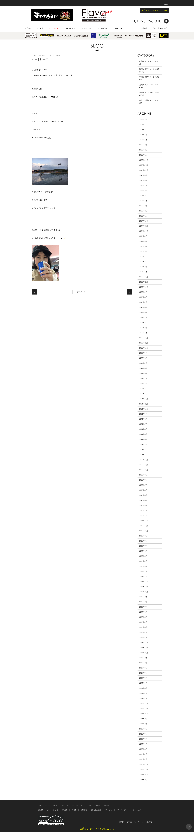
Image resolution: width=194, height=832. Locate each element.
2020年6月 (143, 490)
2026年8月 (143, 119)
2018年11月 (143, 587)
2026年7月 (143, 124)
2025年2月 (143, 211)
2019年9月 (143, 536)
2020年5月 (143, 495)
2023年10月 (143, 287)
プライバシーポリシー (123, 810)
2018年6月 (143, 612)
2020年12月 (143, 460)
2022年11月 (143, 343)
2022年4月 (143, 378)
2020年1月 (143, 515)
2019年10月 (143, 531)
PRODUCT (64, 26)
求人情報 (74, 810)
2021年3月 (143, 444)
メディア (83, 805)
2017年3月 (143, 688)
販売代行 (106, 805)
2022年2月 (143, 388)
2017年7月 (143, 668)
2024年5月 (143, 251)
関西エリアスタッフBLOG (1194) (149, 70)
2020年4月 (143, 500)
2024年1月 (143, 272)
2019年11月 (143, 526)
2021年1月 (143, 455)
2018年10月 (143, 592)
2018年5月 (143, 617)
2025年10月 (143, 170)
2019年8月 (143, 541)
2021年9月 (143, 414)
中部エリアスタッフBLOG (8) (149, 62)
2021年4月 (143, 439)
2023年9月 (143, 292)
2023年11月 (143, 282)
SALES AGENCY (156, 26)
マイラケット (129, 292)
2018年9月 (143, 597)
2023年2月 (143, 328)
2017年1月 (143, 698)
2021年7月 (143, 424)
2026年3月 (143, 145)
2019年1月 (143, 576)
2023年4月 (143, 317)
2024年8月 (143, 241)
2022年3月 (143, 383)
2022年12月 (143, 338)
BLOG (127, 26)
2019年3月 (143, 566)
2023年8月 (143, 297)
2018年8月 (143, 602)
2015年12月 (143, 764)
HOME (27, 26)
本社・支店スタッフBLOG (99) (149, 101)
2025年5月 (143, 195)
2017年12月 (143, 642)
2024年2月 (143, 267)
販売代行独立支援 (96, 810)
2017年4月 (143, 683)
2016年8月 (143, 724)
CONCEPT (98, 26)
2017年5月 (143, 678)
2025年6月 (143, 190)
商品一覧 (55, 805)
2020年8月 (143, 480)
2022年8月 (143, 358)
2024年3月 (143, 262)
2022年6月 (143, 368)
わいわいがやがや (34, 292)
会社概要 (40, 810)
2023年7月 (143, 302)
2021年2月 (143, 449)
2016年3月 (143, 749)
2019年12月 (143, 521)
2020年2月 (143, 510)
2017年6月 (143, 673)
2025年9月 (143, 175)
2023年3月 (143, 323)
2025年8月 (143, 180)
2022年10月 (143, 348)
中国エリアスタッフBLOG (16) (149, 78)
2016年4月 (143, 744)
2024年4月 (143, 256)
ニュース (47, 805)
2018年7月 (143, 607)
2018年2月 (143, 632)
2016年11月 (143, 708)
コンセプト (75, 805)
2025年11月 (143, 165)
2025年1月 (143, 216)
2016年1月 (143, 759)
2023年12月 (143, 277)
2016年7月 (143, 729)
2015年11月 (143, 769)
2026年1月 (143, 155)
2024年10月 (143, 231)
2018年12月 (143, 582)
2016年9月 (143, 719)
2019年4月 (143, 561)
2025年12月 (143, 160)
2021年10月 (143, 409)
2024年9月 (143, 236)
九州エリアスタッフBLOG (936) (149, 86)
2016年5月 (143, 739)
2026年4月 (143, 140)
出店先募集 (84, 810)
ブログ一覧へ (82, 292)
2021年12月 (143, 399)
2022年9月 (143, 353)
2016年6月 (143, 734)
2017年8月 (143, 663)
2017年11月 (143, 648)
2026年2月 (143, 150)
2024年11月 (143, 226)
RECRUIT (49, 26)
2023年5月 (143, 312)
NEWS (36, 26)
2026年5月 (143, 135)
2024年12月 (143, 221)
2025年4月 (143, 201)
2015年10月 (143, 775)
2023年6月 (143, 307)
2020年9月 (143, 475)
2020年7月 (143, 485)
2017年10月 (143, 653)
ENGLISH (141, 26)
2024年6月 (143, 246)
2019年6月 (143, 551)
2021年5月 (143, 434)
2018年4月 (143, 622)
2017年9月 (143, 658)
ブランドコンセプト (52, 810)
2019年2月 (143, 571)
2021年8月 (143, 419)
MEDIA (113, 26)
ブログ (91, 805)
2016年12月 (143, 703)
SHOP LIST (82, 26)
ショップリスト (64, 805)
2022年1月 (143, 394)
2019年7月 (143, 546)
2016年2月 (143, 754)
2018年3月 (143, 627)
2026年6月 (143, 130)
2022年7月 (143, 363)
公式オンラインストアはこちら (154, 10)
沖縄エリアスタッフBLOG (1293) (149, 93)
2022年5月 (143, 373)
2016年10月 (143, 714)
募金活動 (64, 810)
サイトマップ (136, 810)
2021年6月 (143, 429)
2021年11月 (143, 404)
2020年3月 (143, 505)
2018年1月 (143, 637)
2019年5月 (143, 556)
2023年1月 (143, 333)
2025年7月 (143, 185)
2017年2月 (143, 693)
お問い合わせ (108, 810)
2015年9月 (143, 780)
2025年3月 (143, 206)
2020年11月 (143, 465)
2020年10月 (143, 470)
